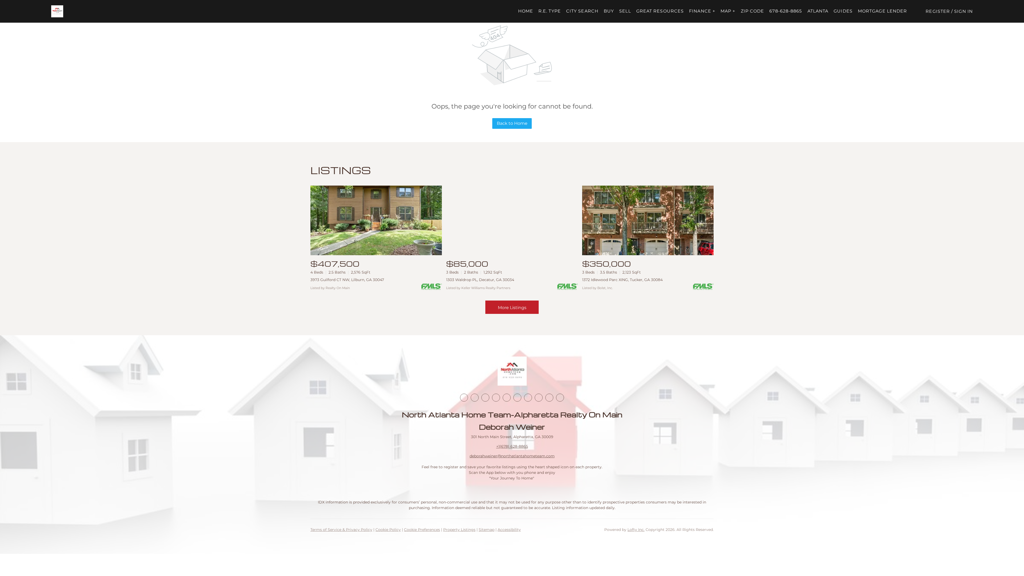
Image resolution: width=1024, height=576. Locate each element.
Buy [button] (609, 11)
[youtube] (517, 398)
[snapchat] (539, 398)
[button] (57, 11)
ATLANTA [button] (818, 11)
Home (525, 11)
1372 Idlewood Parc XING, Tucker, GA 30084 (622, 279)
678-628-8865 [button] (785, 11)
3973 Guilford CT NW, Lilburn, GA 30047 (347, 279)
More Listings (512, 307)
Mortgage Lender (882, 11)
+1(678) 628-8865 (512, 446)
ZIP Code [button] (752, 11)
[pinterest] (549, 398)
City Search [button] (582, 11)
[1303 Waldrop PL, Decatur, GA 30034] (512, 220)
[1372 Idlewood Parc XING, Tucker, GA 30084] (648, 220)
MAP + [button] (728, 11)
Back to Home (512, 123)
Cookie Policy (388, 529)
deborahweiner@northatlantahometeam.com (512, 456)
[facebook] (464, 398)
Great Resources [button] (660, 11)
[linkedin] (475, 398)
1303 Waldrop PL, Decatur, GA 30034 (480, 279)
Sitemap (486, 529)
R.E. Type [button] (549, 11)
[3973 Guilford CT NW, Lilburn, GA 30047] (376, 220)
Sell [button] (625, 11)
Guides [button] (843, 11)
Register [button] (938, 11)
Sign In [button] (963, 11)
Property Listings (459, 529)
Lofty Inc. (636, 529)
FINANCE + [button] (702, 11)
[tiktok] (528, 398)
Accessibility (509, 529)
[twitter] (485, 398)
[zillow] (496, 398)
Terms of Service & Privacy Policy (341, 529)
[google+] (560, 398)
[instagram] (507, 398)
